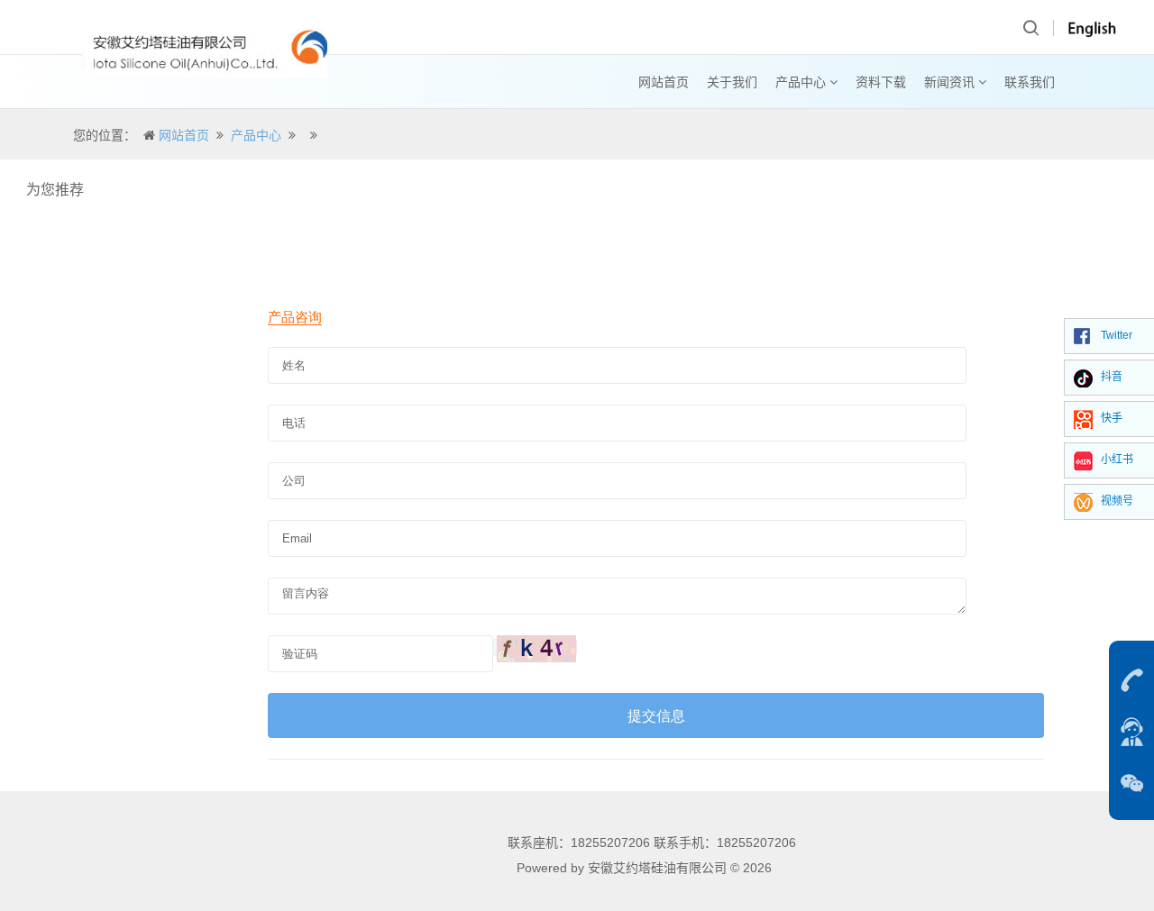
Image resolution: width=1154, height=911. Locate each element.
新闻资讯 (951, 82)
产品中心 (802, 82)
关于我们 (732, 82)
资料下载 (881, 82)
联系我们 (1029, 82)
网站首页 (663, 82)
